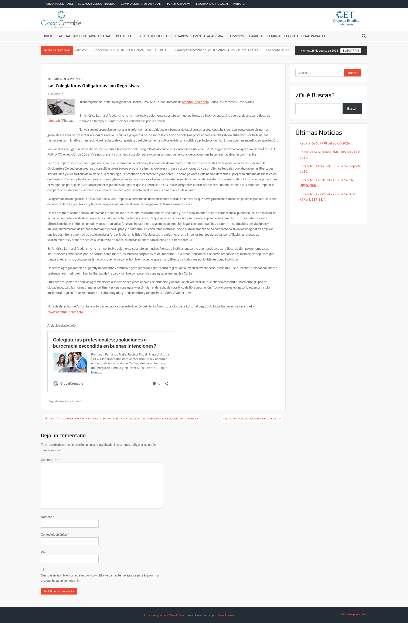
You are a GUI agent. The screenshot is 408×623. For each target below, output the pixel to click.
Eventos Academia (208, 36)
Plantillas (124, 36)
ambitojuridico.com (195, 102)
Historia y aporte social (211, 3)
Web (44, 552)
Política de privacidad (353, 614)
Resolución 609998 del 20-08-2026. (325, 143)
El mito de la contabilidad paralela (296, 36)
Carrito (255, 36)
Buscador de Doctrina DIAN (97, 3)
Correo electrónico (55, 534)
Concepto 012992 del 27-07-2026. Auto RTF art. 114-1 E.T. (205, 50)
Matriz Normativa (178, 3)
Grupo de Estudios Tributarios (163, 36)
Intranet (239, 3)
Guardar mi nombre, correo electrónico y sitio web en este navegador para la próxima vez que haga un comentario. (100, 578)
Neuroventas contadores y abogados (249, 418)
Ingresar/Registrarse (59, 3)
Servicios (236, 36)
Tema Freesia (226, 615)
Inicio (48, 36)
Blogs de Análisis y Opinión (66, 79)
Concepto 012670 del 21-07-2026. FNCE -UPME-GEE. (119, 50)
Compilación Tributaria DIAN (141, 3)
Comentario (50, 460)
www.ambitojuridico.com (65, 312)
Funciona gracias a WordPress (164, 615)
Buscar (352, 108)
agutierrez (53, 93)
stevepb (54, 120)
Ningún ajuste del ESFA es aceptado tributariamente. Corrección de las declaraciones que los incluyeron (124, 418)
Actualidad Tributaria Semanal (84, 36)
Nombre (47, 517)
